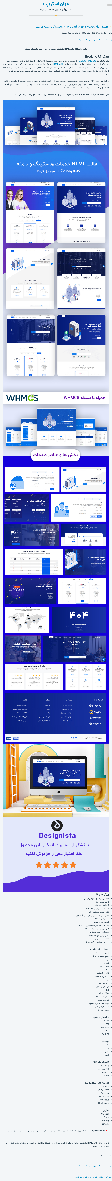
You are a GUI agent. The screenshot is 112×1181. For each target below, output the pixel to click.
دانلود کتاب (108, 1177)
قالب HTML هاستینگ (87, 61)
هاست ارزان (79, 1177)
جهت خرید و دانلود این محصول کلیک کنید (95, 39)
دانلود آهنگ (89, 1177)
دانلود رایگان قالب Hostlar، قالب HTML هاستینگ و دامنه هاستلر (71, 26)
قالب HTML (58, 64)
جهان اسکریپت (56, 4)
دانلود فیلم (99, 1177)
